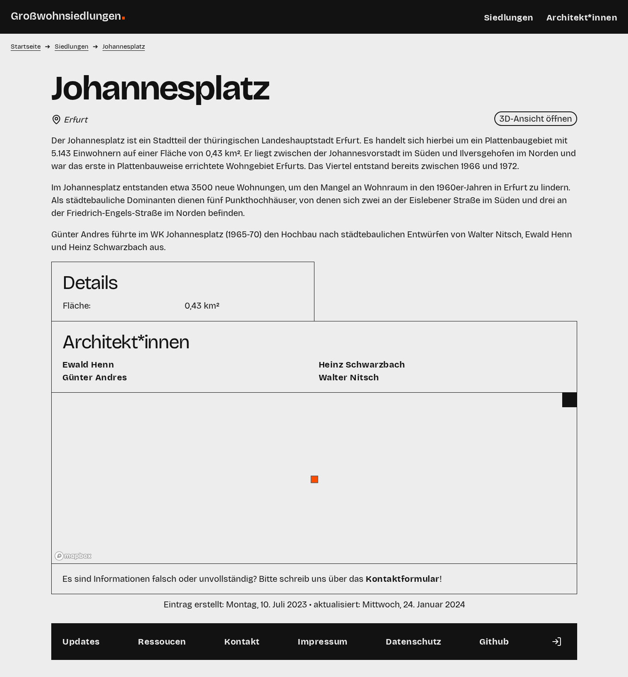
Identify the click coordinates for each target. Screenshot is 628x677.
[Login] (557, 641)
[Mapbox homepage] (73, 556)
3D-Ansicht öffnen (535, 119)
